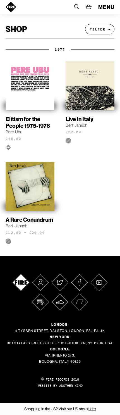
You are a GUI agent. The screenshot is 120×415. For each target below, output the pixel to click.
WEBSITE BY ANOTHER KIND (60, 385)
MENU (106, 7)
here (92, 408)
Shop (16, 29)
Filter (97, 29)
